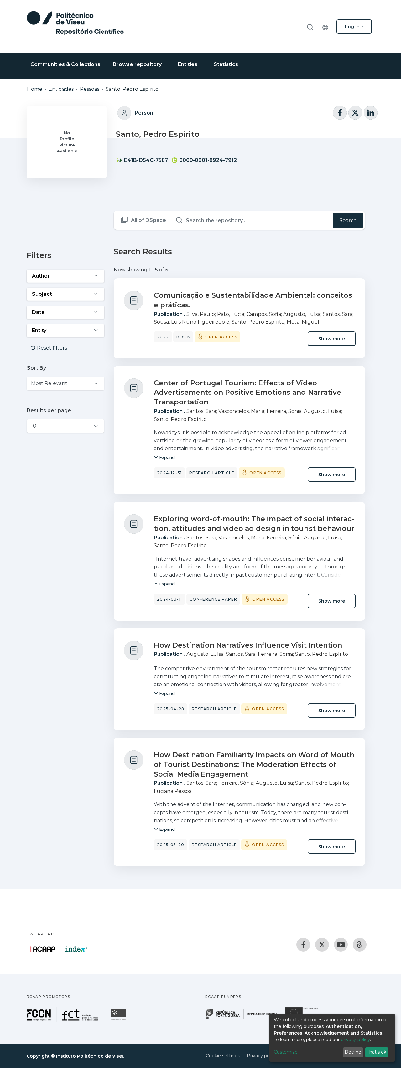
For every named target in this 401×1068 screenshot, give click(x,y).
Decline (353, 1052)
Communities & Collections (65, 64)
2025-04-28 (170, 708)
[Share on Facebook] (340, 113)
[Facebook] (303, 945)
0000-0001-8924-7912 (207, 160)
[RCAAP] (360, 945)
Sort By (36, 368)
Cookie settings (223, 1056)
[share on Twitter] (355, 113)
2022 (163, 337)
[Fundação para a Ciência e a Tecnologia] (63, 1020)
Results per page (49, 410)
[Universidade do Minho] (119, 1020)
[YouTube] (341, 945)
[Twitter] (322, 945)
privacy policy (355, 1039)
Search (348, 220)
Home (34, 89)
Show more (331, 338)
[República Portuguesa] (244, 1019)
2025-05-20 (170, 844)
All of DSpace (148, 220)
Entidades (61, 89)
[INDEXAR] (76, 949)
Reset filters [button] (51, 348)
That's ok (376, 1052)
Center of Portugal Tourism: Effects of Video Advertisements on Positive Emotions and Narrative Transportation (247, 393)
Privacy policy (262, 1056)
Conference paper (213, 599)
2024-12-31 (169, 472)
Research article (211, 472)
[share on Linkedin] (371, 113)
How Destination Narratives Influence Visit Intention (248, 645)
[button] (326, 26)
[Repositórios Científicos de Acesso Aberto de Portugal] (42, 949)
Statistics (226, 64)
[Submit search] (310, 27)
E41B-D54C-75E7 (145, 160)
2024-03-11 (169, 599)
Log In (352, 26)
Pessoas (89, 89)
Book (183, 337)
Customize (286, 1052)
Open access (221, 337)
